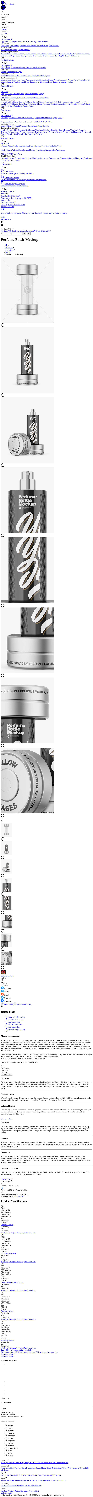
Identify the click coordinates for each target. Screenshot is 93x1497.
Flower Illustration (30, 82)
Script (22, 94)
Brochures (4, 118)
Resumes (27, 122)
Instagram (25, 1491)
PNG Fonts (5, 98)
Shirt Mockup (6, 56)
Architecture (60, 150)
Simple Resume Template (68, 130)
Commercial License (8, 1253)
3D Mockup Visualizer (9, 50)
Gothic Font (83, 102)
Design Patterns (53, 80)
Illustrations (15, 68)
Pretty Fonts (79, 104)
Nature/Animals (12, 150)
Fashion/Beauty (28, 146)
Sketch (34, 76)
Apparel (4, 42)
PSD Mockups (74, 56)
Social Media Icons (19, 80)
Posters (11, 122)
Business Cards (14, 118)
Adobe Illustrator (20, 76)
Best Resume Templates (34, 130)
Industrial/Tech (55, 146)
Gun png (71, 158)
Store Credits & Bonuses (24, 1468)
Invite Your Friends (34, 1486)
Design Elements (7, 82)
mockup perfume (13, 1022)
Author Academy (31, 1475)
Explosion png (54, 158)
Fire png (18, 158)
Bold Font (27, 104)
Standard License (7, 1311)
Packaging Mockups (16, 1233)
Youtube (11, 1491)
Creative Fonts (44, 98)
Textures (28, 68)
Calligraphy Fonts (16, 104)
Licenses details (6, 1119)
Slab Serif (16, 94)
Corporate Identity (41, 118)
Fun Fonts (46, 104)
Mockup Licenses (7, 60)
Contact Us (14, 1475)
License (3, 29)
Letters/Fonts (17, 154)
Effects (86, 80)
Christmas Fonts (56, 104)
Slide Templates (19, 130)
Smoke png (88, 158)
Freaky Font (5, 102)
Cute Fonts (54, 102)
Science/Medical (29, 150)
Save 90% (4, 34)
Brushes (10, 72)
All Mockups (5, 39)
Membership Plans (8, 1468)
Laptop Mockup (27, 56)
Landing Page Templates (34, 134)
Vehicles (18, 42)
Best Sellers (5, 46)
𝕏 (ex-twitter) (34, 1491)
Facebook (4, 1491)
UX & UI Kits (46, 122)
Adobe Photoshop (7, 76)
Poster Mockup (53, 54)
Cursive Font (23, 102)
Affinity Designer (43, 76)
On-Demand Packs (40, 1468)
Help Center (5, 1475)
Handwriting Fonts (31, 94)
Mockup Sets (14, 46)
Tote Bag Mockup (61, 56)
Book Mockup (42, 54)
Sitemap (58, 1475)
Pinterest (18, 1491)
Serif (2, 94)
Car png (4, 160)
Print (46, 42)
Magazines (5, 122)
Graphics (11, 1463)
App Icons (29, 80)
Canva (22, 126)
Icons (34, 68)
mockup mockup (13, 1027)
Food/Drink (46, 146)
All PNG (4, 144)
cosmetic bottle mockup (16, 1017)
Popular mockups (62, 1463)
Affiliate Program (21, 1486)
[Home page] (6, 245)
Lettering (13, 98)
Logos (60, 118)
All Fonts (4, 92)
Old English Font (43, 102)
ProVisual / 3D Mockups (57, 1480)
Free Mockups (54, 46)
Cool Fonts (14, 102)
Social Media (36, 122)
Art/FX (9, 154)
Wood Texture (18, 82)
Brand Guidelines (44, 1475)
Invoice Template (7, 130)
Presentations (19, 122)
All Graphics (5, 66)
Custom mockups (24, 50)
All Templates (6, 116)
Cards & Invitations (27, 118)
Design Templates (26, 1463)
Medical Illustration (41, 80)
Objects (3, 154)
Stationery (40, 42)
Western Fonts (28, 106)
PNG (35, 1463)
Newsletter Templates (34, 132)
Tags (53, 1475)
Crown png (44, 158)
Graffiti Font (5, 104)
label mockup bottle (14, 1024)
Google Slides (6, 126)
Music (20, 150)
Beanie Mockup (49, 56)
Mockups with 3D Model (29, 46)
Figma (29, 76)
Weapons (4, 146)
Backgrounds (41, 68)
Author (10, 976)
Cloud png (36, 158)
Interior (3, 150)
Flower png (64, 158)
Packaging (11, 42)
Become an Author (8, 1486)
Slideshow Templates (50, 130)
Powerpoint (15, 126)
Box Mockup (38, 56)
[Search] (24, 233)
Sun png (17, 160)
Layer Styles (17, 72)
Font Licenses (6, 110)
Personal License (7, 1225)
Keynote (46, 126)
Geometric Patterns (66, 80)
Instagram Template (81, 132)
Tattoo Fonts (62, 102)
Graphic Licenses (7, 86)
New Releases (43, 46)
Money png (79, 158)
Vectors (7, 68)
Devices (24, 42)
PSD (2, 68)
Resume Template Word (65, 132)
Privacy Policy (67, 1468)
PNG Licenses (6, 164)
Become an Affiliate (23, 1004)
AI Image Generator (22, 1480)
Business (38, 146)
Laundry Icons (6, 80)
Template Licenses (7, 138)
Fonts (17, 1463)
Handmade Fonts (32, 98)
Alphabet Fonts (36, 104)
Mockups (4, 1233)
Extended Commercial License (12, 1282)
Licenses (76, 1468)
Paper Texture (79, 80)
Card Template (19, 134)
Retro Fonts (18, 106)
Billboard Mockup (83, 54)
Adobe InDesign (31, 126)
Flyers (55, 118)
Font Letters (9, 106)
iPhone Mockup (31, 54)
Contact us (19, 1196)
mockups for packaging (16, 1029)
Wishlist (40, 1463)
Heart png (4, 158)
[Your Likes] (2, 219)
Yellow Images (6, 1493)
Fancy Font (32, 102)
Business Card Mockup (67, 54)
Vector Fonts (21, 98)
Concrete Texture (67, 82)
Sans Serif (8, 94)
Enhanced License (7, 1340)
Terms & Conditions (54, 1468)
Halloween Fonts (68, 104)
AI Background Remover (39, 1480)
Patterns (22, 68)
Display (41, 94)
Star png (12, 158)
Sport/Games (40, 150)
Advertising (32, 42)
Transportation (50, 150)
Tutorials (22, 1475)
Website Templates (49, 132)
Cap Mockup (16, 56)
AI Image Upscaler (8, 1480)
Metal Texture (43, 82)
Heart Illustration (54, 82)
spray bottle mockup (14, 1019)
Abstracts (11, 146)
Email (50, 118)
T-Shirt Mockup (6, 54)
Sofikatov (4, 976)
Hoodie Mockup (19, 54)
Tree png (10, 160)
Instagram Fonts (73, 102)
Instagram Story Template (17, 132)
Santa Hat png (26, 158)
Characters (19, 146)
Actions (3, 72)
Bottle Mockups (29, 1233)
